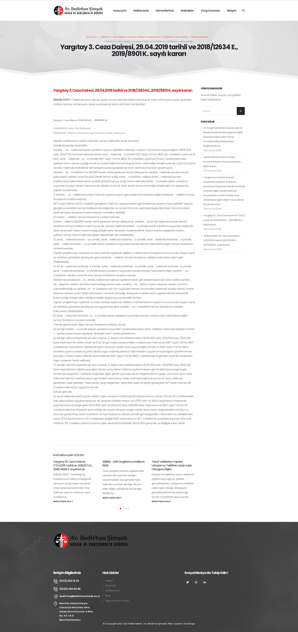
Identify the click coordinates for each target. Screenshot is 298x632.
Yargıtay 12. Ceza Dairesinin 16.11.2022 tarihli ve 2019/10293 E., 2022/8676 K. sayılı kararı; (224, 220)
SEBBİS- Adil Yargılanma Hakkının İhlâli (123, 463)
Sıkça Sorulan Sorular (117, 600)
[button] (120, 508)
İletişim (231, 11)
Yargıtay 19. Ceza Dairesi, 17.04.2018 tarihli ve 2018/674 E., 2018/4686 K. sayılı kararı (72, 465)
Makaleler (187, 11)
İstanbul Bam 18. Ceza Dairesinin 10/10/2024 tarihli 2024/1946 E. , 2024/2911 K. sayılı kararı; (221, 240)
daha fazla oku (62, 501)
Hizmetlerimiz (165, 11)
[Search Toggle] (243, 10)
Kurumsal (110, 585)
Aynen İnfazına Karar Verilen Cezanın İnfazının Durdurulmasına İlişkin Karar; (222, 161)
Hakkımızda (141, 11)
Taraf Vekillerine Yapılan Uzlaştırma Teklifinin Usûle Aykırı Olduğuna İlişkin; (172, 465)
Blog (107, 595)
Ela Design (189, 623)
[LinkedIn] (204, 582)
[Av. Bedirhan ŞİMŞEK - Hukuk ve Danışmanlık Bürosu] (79, 11)
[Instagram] (196, 582)
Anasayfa (119, 11)
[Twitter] (187, 582)
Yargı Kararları (210, 11)
